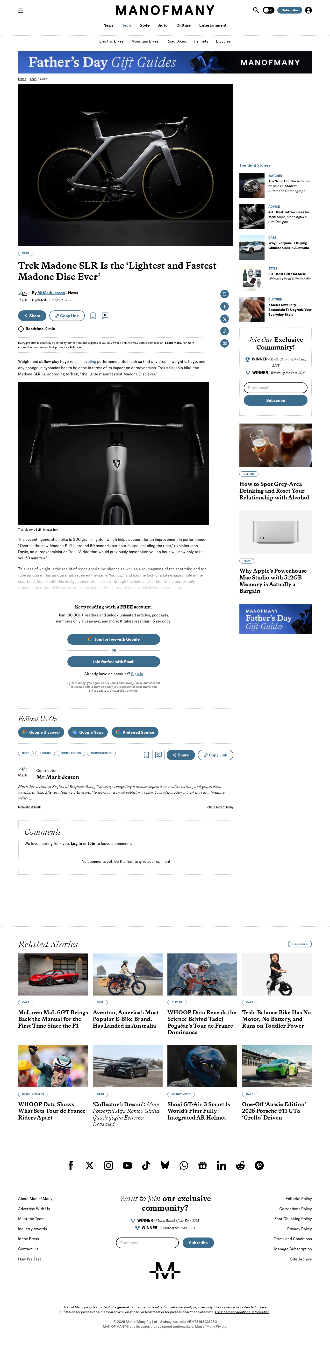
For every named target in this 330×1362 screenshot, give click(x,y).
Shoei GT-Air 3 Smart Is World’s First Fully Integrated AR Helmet (198, 1111)
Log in (76, 843)
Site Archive (301, 1259)
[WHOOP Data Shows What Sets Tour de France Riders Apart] (53, 1066)
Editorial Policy (299, 1198)
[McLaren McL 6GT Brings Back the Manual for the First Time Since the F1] (53, 974)
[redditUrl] (240, 1165)
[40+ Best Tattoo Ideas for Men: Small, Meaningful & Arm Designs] (252, 216)
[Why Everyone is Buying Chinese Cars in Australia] (252, 247)
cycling (90, 361)
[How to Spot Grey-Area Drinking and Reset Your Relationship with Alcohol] (275, 445)
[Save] (93, 316)
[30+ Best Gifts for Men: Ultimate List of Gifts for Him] (252, 278)
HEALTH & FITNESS (33, 1094)
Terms (114, 683)
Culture (183, 25)
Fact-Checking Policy (293, 1218)
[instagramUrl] (108, 1165)
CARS (272, 237)
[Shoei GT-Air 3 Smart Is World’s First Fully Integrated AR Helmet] (202, 1066)
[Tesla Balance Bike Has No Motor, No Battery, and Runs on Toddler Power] (277, 974)
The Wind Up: (289, 186)
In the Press (28, 1238)
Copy (69, 315)
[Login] (308, 10)
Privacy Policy (133, 683)
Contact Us (28, 1248)
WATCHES (275, 175)
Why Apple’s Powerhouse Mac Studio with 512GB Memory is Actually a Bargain (273, 580)
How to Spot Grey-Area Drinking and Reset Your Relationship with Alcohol (274, 491)
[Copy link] (227, 239)
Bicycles (223, 41)
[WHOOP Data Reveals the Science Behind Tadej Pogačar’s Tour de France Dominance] (202, 974)
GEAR (25, 253)
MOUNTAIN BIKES (101, 753)
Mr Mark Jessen (51, 292)
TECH (247, 561)
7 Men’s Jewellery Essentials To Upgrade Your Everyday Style (290, 310)
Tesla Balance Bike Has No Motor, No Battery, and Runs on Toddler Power (276, 1019)
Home (22, 79)
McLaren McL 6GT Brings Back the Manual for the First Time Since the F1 (53, 1019)
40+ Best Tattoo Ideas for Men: (288, 217)
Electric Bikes (111, 41)
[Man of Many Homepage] (165, 10)
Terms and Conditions (293, 1238)
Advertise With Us (34, 1208)
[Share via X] (227, 219)
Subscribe (290, 10)
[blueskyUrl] (165, 1165)
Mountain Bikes (145, 41)
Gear (43, 79)
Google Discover (44, 732)
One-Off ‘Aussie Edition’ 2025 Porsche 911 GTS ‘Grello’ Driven (274, 1111)
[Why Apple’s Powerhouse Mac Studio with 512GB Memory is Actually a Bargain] (275, 532)
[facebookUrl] (70, 1165)
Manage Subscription (293, 1248)
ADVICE (274, 206)
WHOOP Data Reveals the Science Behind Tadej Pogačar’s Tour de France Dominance (201, 1022)
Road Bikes (176, 41)
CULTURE (275, 299)
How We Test (29, 1259)
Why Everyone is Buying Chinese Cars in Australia (288, 245)
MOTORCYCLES (181, 1094)
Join (91, 843)
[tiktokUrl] (146, 1165)
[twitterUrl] (89, 1165)
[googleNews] (202, 1165)
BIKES (25, 753)
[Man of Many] (165, 1270)
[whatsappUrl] (183, 1165)
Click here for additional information (242, 1312)
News (108, 25)
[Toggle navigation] (22, 10)
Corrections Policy (295, 1208)
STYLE (272, 268)
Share (34, 315)
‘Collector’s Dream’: (126, 1114)
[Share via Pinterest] (227, 229)
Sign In (137, 673)
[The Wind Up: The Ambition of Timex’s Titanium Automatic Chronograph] (252, 185)
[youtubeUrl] (127, 1165)
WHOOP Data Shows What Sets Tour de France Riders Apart (52, 1111)
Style (145, 25)
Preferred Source (138, 732)
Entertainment (213, 25)
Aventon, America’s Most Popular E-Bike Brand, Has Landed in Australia (126, 1019)
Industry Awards (32, 1228)
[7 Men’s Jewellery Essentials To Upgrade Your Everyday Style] (252, 309)
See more (300, 944)
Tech (126, 25)
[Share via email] (224, 343)
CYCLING (45, 753)
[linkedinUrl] (221, 1165)
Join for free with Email (114, 661)
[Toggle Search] (256, 10)
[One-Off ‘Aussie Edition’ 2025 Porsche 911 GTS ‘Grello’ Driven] (277, 1066)
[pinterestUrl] (259, 1165)
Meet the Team (31, 1218)
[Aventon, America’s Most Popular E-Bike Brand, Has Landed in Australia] (128, 974)
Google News (91, 732)
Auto (163, 25)
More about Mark (29, 807)
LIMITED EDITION (71, 753)
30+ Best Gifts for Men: (289, 276)
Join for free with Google (117, 639)
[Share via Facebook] (227, 208)
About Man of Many (220, 807)
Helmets (201, 41)
